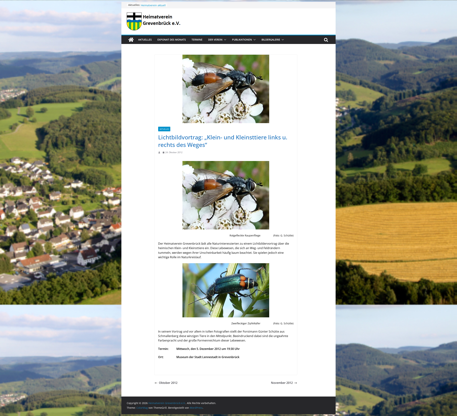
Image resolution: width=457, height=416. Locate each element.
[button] (224, 39)
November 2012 (282, 383)
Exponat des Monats (171, 39)
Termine (197, 39)
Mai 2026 (146, 5)
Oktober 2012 (168, 383)
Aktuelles (145, 39)
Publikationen (242, 39)
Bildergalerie (271, 39)
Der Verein (215, 39)
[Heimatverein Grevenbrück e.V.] (131, 39)
